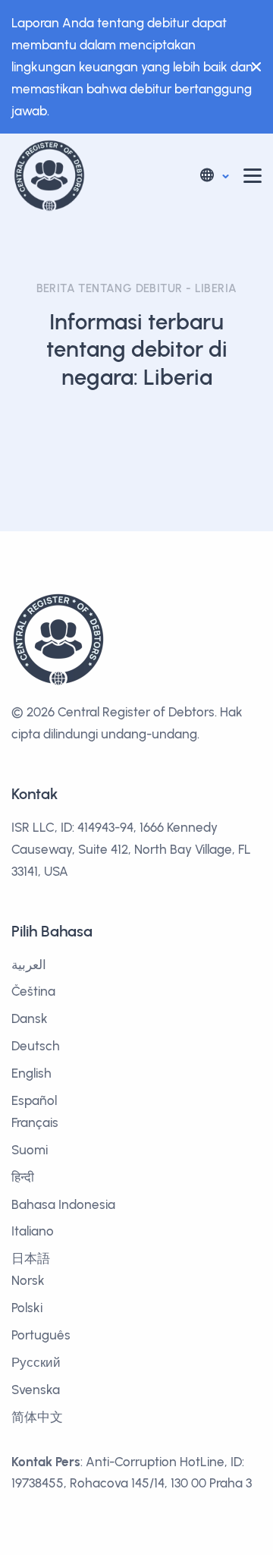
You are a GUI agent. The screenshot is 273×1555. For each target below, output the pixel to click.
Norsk (28, 1280)
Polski (26, 1307)
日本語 (30, 1258)
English (31, 1073)
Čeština (33, 991)
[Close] (252, 67)
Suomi (29, 1149)
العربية (28, 964)
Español (34, 1100)
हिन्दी (22, 1177)
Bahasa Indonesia (63, 1204)
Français (34, 1122)
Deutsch (35, 1045)
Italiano (32, 1231)
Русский (36, 1362)
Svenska (35, 1389)
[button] (213, 175)
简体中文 (37, 1416)
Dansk (29, 1018)
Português (41, 1335)
